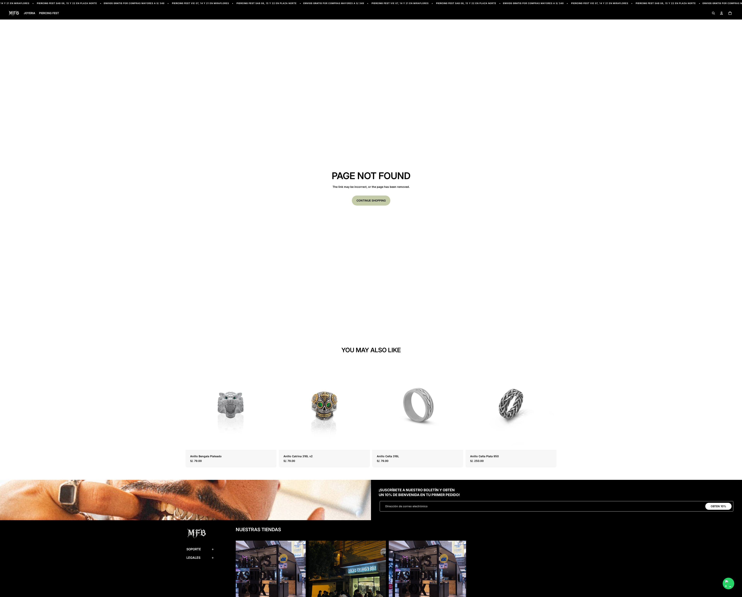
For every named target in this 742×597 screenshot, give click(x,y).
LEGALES (193, 558)
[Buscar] (713, 13)
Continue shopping (371, 200)
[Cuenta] (721, 13)
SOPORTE (193, 549)
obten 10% (718, 506)
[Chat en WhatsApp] (728, 583)
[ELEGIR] (270, 443)
